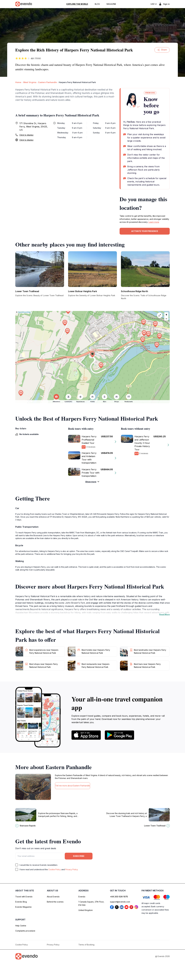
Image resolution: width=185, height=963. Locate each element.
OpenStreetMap (24, 312)
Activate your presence (144, 231)
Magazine (111, 4)
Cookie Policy (54, 869)
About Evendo (53, 896)
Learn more (153, 222)
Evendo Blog (21, 902)
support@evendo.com (120, 902)
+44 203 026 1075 (119, 896)
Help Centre (20, 925)
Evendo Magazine (23, 907)
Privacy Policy (71, 869)
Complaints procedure (25, 931)
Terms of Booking (86, 944)
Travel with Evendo (24, 896)
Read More (164, 614)
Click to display (26, 135)
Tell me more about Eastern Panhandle (72, 785)
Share (164, 50)
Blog (97, 4)
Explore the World (77, 4)
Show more (90, 482)
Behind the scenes (55, 902)
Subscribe (78, 856)
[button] (92, 354)
